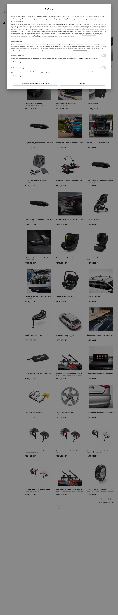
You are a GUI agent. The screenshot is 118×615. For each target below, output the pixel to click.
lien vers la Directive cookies (89, 35)
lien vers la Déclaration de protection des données (35, 36)
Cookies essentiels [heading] (16, 41)
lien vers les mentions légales (67, 36)
